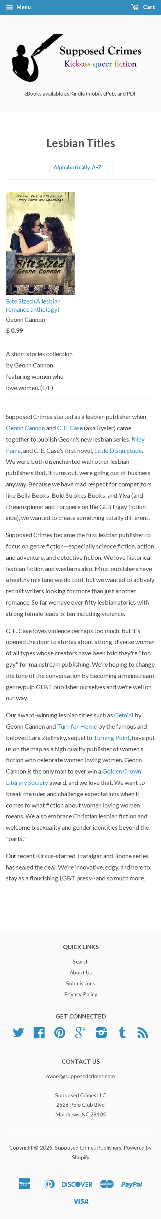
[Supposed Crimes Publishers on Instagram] (101, 1035)
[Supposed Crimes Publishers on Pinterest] (60, 1035)
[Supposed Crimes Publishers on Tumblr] (122, 1035)
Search (81, 961)
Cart (148, 7)
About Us (81, 972)
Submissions (80, 983)
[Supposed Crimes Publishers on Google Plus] (80, 1035)
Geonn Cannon (25, 427)
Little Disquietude (118, 450)
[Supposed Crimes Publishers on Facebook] (39, 1035)
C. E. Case (70, 427)
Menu (23, 7)
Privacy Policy (80, 994)
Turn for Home (77, 726)
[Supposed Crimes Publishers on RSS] (142, 1035)
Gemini (124, 715)
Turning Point (111, 737)
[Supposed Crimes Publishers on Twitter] (18, 1035)
